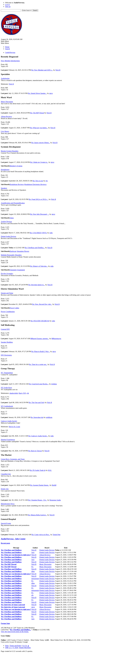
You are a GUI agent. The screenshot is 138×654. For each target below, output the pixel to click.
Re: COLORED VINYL (38, 233)
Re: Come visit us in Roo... (41, 534)
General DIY (5, 329)
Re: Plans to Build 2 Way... (40, 351)
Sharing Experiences (8, 439)
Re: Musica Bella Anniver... (37, 515)
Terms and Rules (15, 646)
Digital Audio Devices (8, 236)
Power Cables (14, 308)
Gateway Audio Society (9, 421)
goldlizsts (49, 417)
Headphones (5, 169)
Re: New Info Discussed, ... (39, 214)
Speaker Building (7, 342)
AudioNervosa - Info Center (13, 539)
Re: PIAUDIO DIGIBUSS (40, 321)
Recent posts (5, 543)
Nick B (57, 70)
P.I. (32, 567)
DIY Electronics (6, 355)
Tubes (12, 218)
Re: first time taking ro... (36, 285)
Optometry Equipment (17, 270)
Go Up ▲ (25, 646)
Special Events (6, 523)
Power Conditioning (8, 311)
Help (7, 646)
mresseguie (35, 578)
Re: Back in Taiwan (35, 451)
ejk (47, 181)
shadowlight (13, 393)
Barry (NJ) (22, 393)
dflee (33, 571)
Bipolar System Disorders (9, 151)
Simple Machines (25, 648)
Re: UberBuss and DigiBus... (35, 248)
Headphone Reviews (17, 184)
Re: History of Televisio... (39, 266)
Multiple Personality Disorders (11, 255)
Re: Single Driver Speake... (37, 93)
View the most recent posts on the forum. (15, 632)
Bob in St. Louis (14, 427)
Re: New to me (38, 181)
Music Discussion (7, 102)
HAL (50, 470)
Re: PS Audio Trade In (37, 470)
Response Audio (55, 500)
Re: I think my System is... (39, 162)
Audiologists (5, 78)
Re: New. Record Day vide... (42, 304)
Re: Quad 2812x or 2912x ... (38, 199)
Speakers (4, 188)
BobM (54, 485)
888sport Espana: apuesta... (39, 338)
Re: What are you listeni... (39, 128)
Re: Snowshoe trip (37, 417)
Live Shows (5, 131)
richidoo (54, 384)
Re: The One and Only (36, 402)
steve (51, 93)
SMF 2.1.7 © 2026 (11, 648)
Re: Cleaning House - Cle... (37, 500)
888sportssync (56, 338)
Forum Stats (5, 623)
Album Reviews (6, 116)
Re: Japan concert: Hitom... (40, 143)
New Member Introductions (10, 61)
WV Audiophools (7, 406)
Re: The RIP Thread (37, 113)
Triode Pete (56, 534)
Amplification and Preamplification (13, 203)
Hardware (13, 251)
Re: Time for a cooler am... (38, 364)
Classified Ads (6, 474)
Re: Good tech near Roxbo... (39, 384)
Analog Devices (6, 221)
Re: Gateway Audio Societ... (38, 436)
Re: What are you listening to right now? (16, 555)
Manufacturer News (7, 504)
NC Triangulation (7, 373)
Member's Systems (16, 166)
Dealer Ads (5, 489)
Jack (32, 552)
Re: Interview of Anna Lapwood (13, 605)
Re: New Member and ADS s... (42, 70)
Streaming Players (23, 251)
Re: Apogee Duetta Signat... (39, 485)
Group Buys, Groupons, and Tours (13, 459)
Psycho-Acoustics (7, 273)
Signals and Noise (7, 293)
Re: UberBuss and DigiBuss (11, 550)
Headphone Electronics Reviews (35, 184)
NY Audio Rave (6, 388)
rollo (51, 233)
